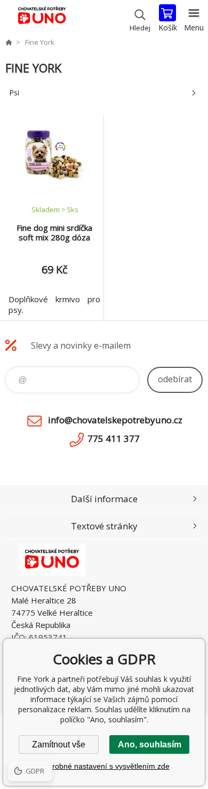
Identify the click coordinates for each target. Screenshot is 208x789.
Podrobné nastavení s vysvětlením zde (104, 766)
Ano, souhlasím (149, 744)
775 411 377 (113, 438)
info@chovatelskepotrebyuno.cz (115, 420)
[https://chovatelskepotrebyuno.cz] (8, 42)
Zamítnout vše (58, 744)
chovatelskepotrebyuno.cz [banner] (41, 18)
